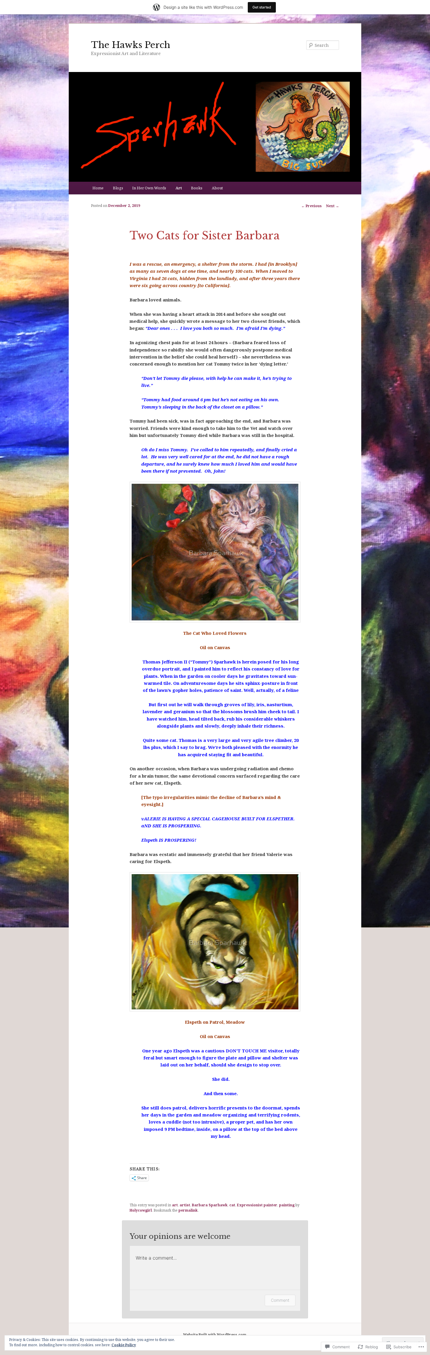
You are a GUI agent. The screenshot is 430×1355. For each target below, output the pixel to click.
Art (179, 188)
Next (332, 205)
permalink (188, 1210)
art (175, 1205)
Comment (280, 1300)
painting (287, 1205)
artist (185, 1205)
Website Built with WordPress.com (214, 1334)
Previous (311, 205)
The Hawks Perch (130, 45)
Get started (261, 7)
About (217, 188)
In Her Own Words (149, 188)
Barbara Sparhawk (210, 1205)
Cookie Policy (123, 1344)
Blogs (118, 188)
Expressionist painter (257, 1205)
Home (98, 188)
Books (196, 188)
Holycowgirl (141, 1210)
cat (232, 1205)
